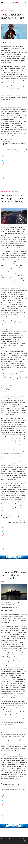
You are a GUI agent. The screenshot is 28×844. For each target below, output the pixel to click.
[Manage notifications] (24, 841)
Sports (5, 10)
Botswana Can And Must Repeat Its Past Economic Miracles (12, 198)
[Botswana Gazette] (14, 2)
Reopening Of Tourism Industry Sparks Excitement (14, 575)
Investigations (4, 191)
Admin (3, 21)
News (2, 10)
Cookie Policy (8, 840)
